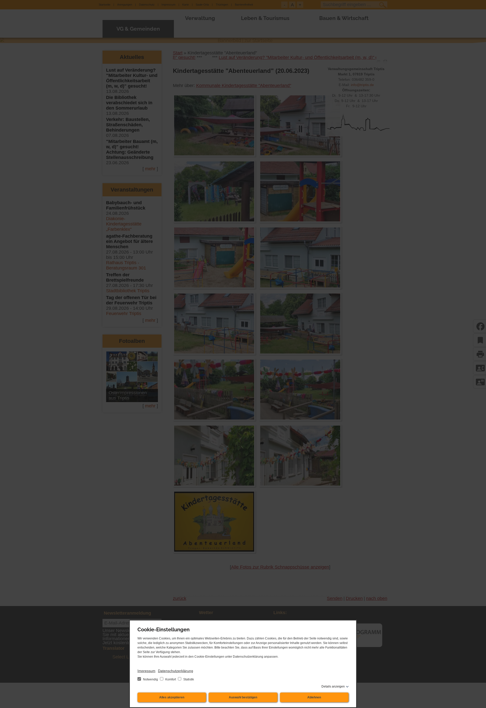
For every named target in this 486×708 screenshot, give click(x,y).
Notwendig (150, 679)
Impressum (146, 671)
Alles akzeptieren (171, 697)
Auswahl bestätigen (243, 697)
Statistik (188, 679)
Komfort (171, 679)
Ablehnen (314, 697)
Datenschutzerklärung (175, 671)
